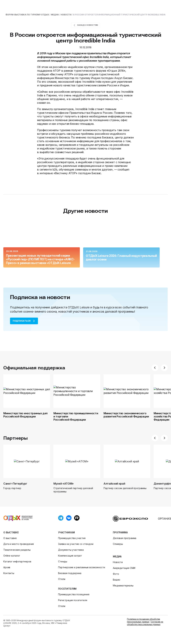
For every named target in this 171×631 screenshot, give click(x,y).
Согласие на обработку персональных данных (145, 623)
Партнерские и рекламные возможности (81, 567)
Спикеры (118, 544)
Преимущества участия (72, 538)
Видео (116, 579)
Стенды (62, 561)
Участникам (66, 532)
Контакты (8, 573)
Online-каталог (11, 555)
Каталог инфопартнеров (17, 561)
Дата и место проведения (18, 544)
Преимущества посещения (73, 594)
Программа (120, 532)
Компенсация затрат (70, 555)
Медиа (117, 556)
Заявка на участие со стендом (75, 544)
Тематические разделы (17, 549)
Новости (118, 562)
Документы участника (71, 549)
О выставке (11, 532)
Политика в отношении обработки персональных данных (143, 620)
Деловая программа (124, 538)
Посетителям (67, 588)
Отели (61, 579)
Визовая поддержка (69, 573)
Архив (6, 567)
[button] (155, 367)
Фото (116, 573)
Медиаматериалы (123, 585)
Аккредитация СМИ (124, 568)
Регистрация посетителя (72, 600)
